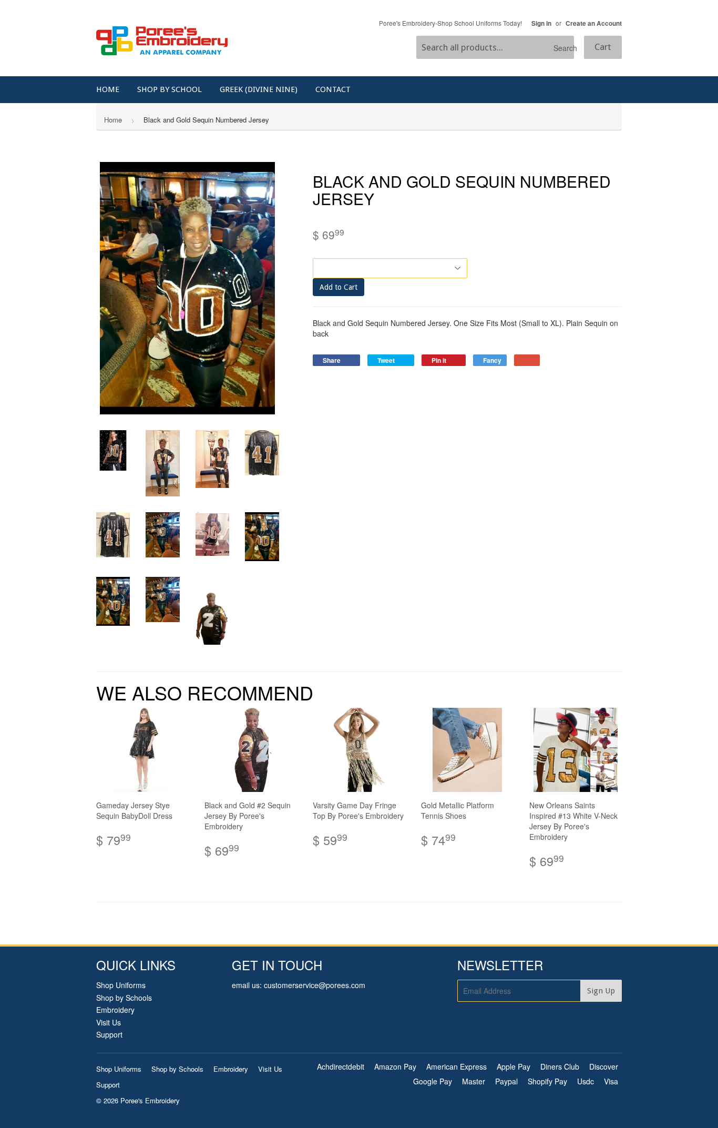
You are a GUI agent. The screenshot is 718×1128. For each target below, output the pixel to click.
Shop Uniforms (121, 985)
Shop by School (169, 89)
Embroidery (115, 1009)
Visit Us (108, 1022)
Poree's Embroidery (150, 1100)
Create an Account (594, 23)
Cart (602, 47)
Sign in (541, 23)
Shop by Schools (124, 997)
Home (107, 89)
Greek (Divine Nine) (259, 89)
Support (109, 1034)
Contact (333, 89)
